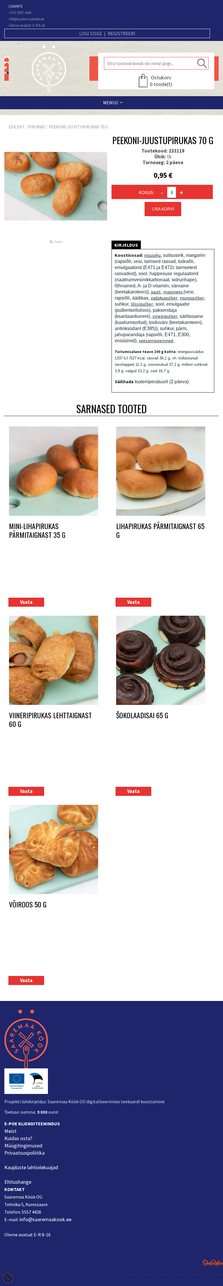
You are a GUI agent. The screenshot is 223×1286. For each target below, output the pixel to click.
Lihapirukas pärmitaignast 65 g (160, 530)
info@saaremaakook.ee (45, 1219)
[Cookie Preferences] (8, 1278)
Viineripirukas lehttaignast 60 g (50, 719)
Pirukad (36, 127)
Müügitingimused (23, 1145)
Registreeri (121, 33)
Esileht (17, 127)
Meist (10, 1131)
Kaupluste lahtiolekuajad (31, 1167)
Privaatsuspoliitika (24, 1152)
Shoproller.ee (213, 1263)
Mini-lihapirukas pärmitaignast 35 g (37, 530)
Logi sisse (90, 33)
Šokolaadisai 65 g (142, 715)
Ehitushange (17, 1181)
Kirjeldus (126, 245)
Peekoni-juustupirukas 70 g (78, 127)
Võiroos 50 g (27, 904)
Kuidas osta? (18, 1138)
